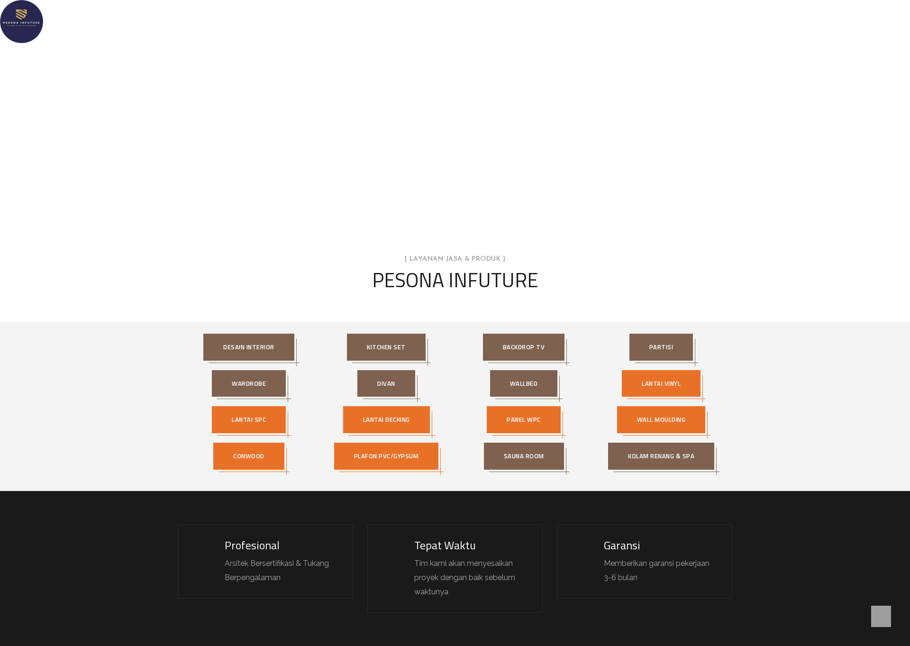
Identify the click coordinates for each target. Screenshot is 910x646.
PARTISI (661, 347)
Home (308, 21)
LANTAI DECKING (386, 419)
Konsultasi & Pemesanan (571, 21)
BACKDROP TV (524, 347)
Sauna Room (524, 456)
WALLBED (524, 383)
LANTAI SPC (249, 419)
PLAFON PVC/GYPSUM (386, 456)
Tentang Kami (356, 21)
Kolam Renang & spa (661, 456)
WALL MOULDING (661, 419)
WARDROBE (249, 383)
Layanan (408, 21)
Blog (505, 21)
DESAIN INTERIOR (248, 347)
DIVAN (386, 383)
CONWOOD (248, 456)
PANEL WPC (524, 419)
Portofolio (459, 21)
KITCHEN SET (386, 347)
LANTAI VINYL (661, 383)
